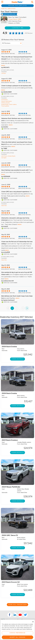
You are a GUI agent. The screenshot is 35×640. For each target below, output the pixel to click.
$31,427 (28, 401)
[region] (17, 629)
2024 (11, 487)
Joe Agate (3, 157)
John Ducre (4, 156)
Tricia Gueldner (5, 106)
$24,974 (28, 448)
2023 (10, 440)
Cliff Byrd (3, 73)
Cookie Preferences (17, 632)
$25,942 (27, 354)
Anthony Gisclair (5, 102)
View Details (18, 359)
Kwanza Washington (6, 101)
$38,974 (28, 496)
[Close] (33, 622)
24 (23, 308)
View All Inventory (17, 604)
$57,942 (28, 543)
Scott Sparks (4, 99)
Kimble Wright (5, 104)
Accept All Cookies (17, 637)
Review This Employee (17, 5)
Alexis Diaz (4, 205)
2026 (9, 347)
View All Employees (8, 8)
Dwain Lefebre (13, 104)
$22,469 (28, 590)
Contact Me (17, 28)
